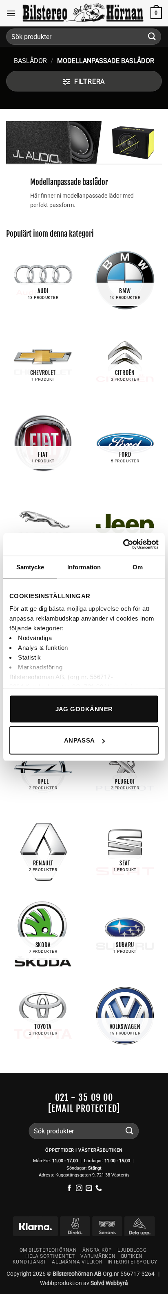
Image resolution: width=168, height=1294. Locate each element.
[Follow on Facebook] (69, 1188)
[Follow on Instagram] (79, 1188)
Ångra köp (97, 1250)
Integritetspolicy (132, 1262)
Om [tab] (138, 566)
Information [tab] (84, 566)
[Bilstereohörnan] (83, 13)
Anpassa (79, 740)
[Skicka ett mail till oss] (89, 1188)
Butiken (132, 1256)
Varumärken (97, 1256)
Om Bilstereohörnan (48, 1250)
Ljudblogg (132, 1250)
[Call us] (98, 1188)
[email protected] (84, 1108)
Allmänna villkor (77, 1262)
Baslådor (30, 61)
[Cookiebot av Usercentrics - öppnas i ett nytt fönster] (123, 544)
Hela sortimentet (50, 1256)
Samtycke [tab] (30, 566)
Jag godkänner (84, 708)
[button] (11, 13)
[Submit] (152, 36)
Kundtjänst (29, 1262)
